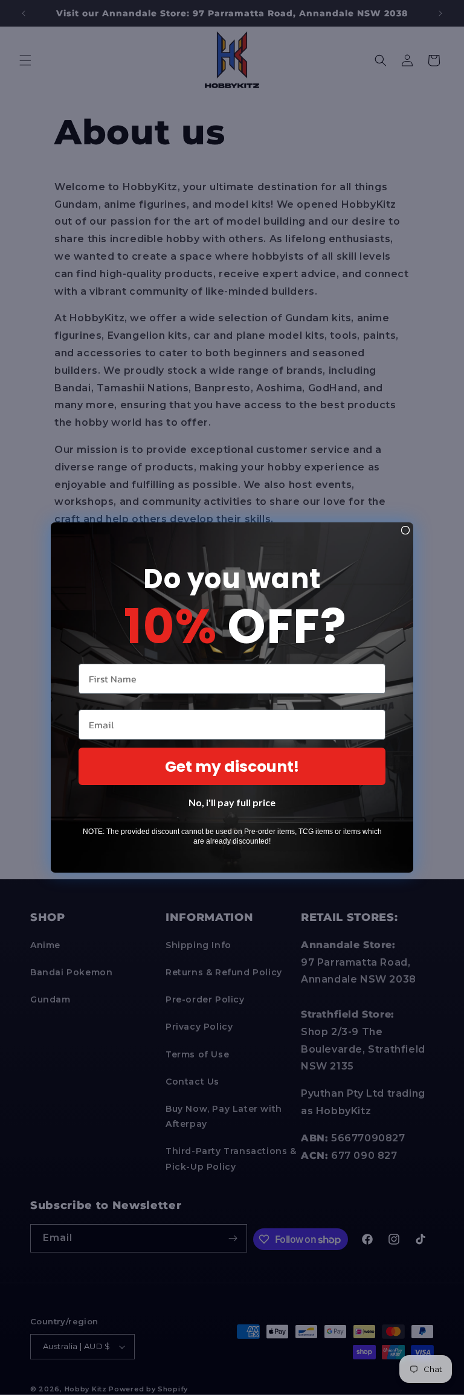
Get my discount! (232, 766)
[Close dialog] (405, 530)
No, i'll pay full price (232, 802)
